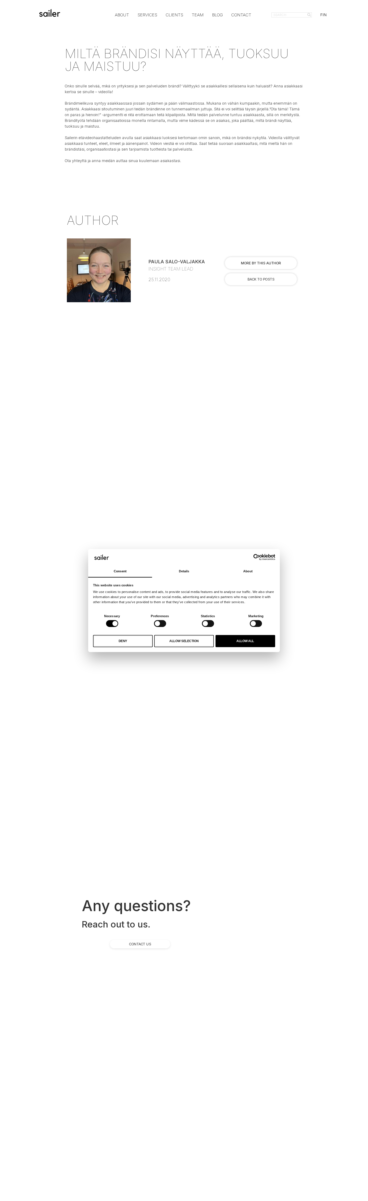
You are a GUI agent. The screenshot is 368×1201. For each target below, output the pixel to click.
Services (147, 14)
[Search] (309, 15)
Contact (241, 14)
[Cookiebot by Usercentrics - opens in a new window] (256, 557)
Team (198, 14)
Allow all (245, 641)
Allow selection (184, 641)
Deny (123, 641)
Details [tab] (184, 571)
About (122, 14)
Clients (174, 14)
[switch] (160, 623)
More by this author (261, 263)
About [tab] (248, 571)
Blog (217, 14)
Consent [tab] (120, 571)
